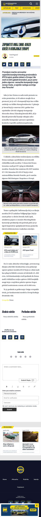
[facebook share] (11, 503)
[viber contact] (22, 337)
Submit (9, 409)
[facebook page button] (4, 337)
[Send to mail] (17, 503)
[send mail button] (22, 64)
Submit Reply (26, 380)
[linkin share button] (10, 64)
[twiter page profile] (16, 337)
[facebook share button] (16, 64)
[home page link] (9, 3)
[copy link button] (28, 64)
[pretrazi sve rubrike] (31, 3)
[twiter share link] (4, 64)
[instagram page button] (10, 337)
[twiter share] (23, 503)
